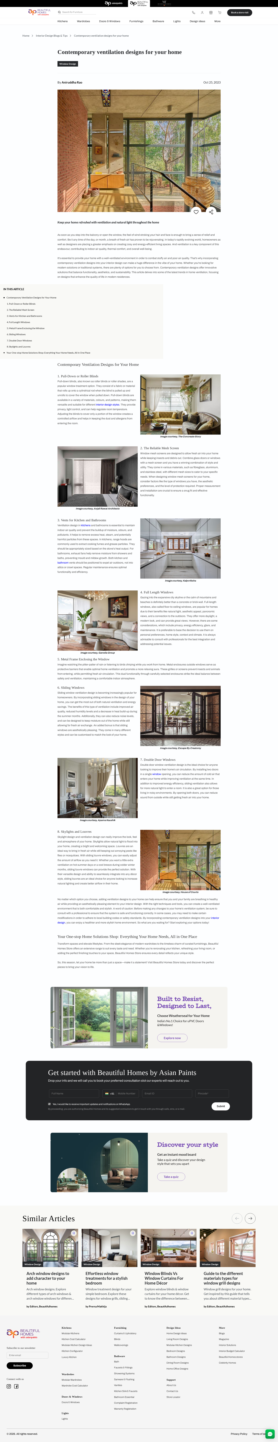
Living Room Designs (177, 1339)
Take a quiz (171, 1176)
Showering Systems (124, 1373)
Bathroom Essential (124, 1397)
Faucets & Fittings (123, 1367)
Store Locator (173, 1397)
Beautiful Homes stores (231, 1357)
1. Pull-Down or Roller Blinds (21, 303)
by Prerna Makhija (96, 1306)
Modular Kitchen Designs (179, 1345)
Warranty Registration (125, 1409)
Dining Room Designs (178, 1363)
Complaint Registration (126, 1403)
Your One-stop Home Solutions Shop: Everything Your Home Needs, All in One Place (48, 352)
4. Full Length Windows (18, 322)
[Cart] (219, 12)
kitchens (85, 525)
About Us (171, 1385)
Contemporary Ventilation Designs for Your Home (31, 297)
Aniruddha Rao (72, 82)
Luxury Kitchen (69, 1357)
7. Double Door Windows (19, 340)
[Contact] (193, 12)
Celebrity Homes (227, 1363)
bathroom (62, 562)
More (217, 21)
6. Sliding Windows (16, 334)
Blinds (117, 1339)
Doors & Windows (109, 21)
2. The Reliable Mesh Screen (20, 309)
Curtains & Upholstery (125, 1333)
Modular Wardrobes (72, 1380)
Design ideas (197, 21)
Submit (221, 1106)
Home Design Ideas (177, 1333)
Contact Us (172, 1391)
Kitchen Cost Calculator (74, 1339)
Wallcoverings (121, 1345)
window (156, 774)
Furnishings (136, 21)
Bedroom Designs (176, 1351)
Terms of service (261, 1433)
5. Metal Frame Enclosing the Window (25, 328)
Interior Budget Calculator (232, 1351)
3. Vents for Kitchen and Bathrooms (24, 315)
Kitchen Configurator (72, 1351)
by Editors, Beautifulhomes (41, 1306)
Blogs (222, 1333)
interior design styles (107, 404)
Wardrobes (83, 21)
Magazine (224, 1339)
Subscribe (19, 1365)
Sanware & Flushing (124, 1379)
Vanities (118, 1385)
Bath (116, 1361)
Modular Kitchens (70, 1333)
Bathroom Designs (176, 1357)
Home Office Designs (177, 1368)
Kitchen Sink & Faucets (125, 1391)
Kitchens (62, 21)
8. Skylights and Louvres (19, 346)
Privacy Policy (239, 1433)
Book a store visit (239, 12)
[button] (159, 289)
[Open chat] (270, 1434)
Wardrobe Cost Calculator (75, 1385)
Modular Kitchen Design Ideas (77, 1345)
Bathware (158, 21)
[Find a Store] (211, 12)
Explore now (172, 1038)
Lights (176, 21)
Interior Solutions (227, 1345)
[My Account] (202, 12)
